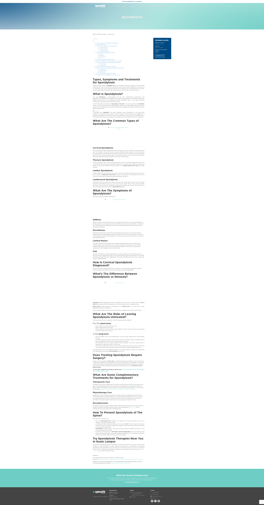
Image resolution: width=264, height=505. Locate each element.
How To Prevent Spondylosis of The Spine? (106, 73)
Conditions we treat (101, 34)
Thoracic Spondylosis (104, 48)
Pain (100, 58)
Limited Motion (103, 56)
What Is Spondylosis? (101, 44)
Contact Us (163, 6)
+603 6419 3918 (155, 492)
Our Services (131, 6)
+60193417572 (155, 494)
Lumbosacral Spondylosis (104, 51)
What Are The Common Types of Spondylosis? (107, 46)
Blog (146, 6)
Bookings (140, 6)
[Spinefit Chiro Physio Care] (99, 6)
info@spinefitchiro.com (157, 496)
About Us (124, 6)
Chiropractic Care (103, 69)
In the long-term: (103, 65)
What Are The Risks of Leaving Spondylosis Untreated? (109, 62)
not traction (133, 407)
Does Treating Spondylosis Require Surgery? (106, 66)
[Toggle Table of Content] (94, 41)
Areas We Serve (153, 6)
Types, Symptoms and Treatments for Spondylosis (107, 43)
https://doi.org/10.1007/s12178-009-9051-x (121, 463)
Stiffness (101, 54)
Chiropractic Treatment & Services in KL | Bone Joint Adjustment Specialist (118, 389)
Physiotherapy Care (103, 70)
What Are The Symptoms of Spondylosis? (106, 52)
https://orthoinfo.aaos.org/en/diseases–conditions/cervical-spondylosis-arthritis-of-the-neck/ (120, 459)
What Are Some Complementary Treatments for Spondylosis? (110, 68)
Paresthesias (102, 55)
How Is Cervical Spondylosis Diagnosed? (105, 59)
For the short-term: (103, 63)
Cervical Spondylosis (103, 47)
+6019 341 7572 (130, 1)
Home (118, 6)
